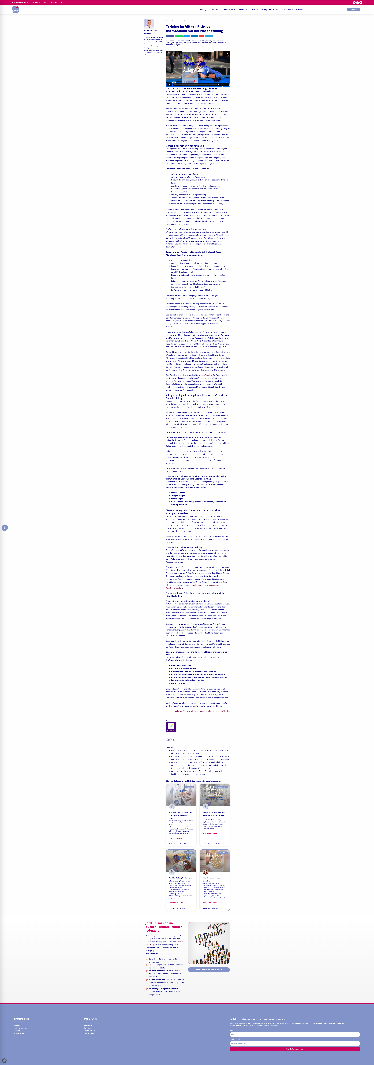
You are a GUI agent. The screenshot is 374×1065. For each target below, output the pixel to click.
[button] (170, 36)
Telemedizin (243, 9)
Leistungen (203, 9)
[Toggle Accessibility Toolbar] (4, 527)
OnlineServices (229, 9)
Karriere (299, 9)
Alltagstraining (218, 593)
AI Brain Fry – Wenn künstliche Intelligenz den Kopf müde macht (180, 815)
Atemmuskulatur (207, 103)
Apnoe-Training (205, 375)
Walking (174, 559)
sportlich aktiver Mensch (203, 218)
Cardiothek (286, 9)
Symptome (215, 9)
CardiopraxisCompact (270, 9)
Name (232, 1030)
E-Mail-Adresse (235, 1039)
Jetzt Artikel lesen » (176, 838)
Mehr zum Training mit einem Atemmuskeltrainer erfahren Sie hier (202, 711)
